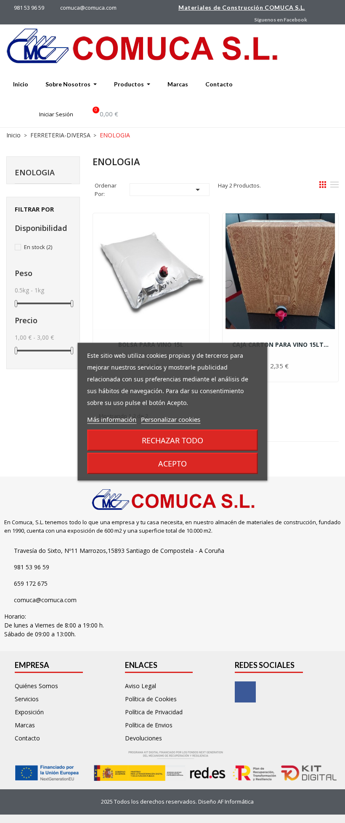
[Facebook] (245, 691)
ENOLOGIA (35, 172)
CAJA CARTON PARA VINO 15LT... (280, 344)
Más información (111, 419)
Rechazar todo (172, 440)
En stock (38, 247)
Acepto (172, 463)
